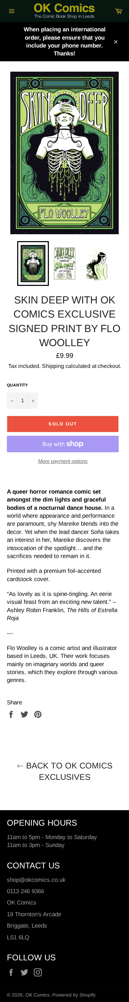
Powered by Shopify (74, 995)
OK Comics (37, 995)
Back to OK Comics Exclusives (68, 771)
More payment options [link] (63, 461)
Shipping (53, 366)
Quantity (17, 385)
